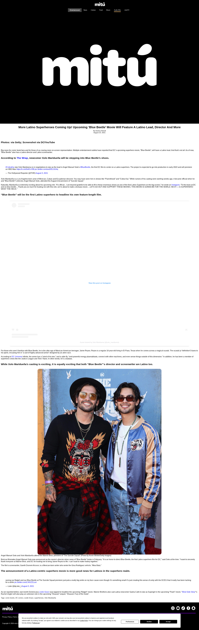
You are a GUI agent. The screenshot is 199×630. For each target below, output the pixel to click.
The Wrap (22, 158)
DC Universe (17, 357)
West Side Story (188, 592)
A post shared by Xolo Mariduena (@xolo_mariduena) (99, 342)
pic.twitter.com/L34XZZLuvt (25, 582)
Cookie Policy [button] (84, 620)
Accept (168, 622)
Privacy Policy (7, 617)
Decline (149, 622)
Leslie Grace (44, 592)
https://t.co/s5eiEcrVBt (25, 169)
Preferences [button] (36, 623)
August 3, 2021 (42, 173)
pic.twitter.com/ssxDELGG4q (46, 169)
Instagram (175, 185)
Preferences (130, 622)
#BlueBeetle (85, 167)
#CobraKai (10, 167)
